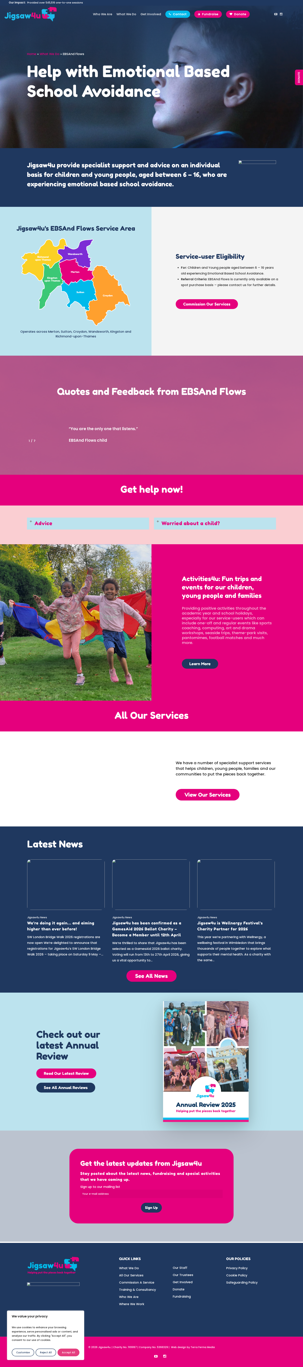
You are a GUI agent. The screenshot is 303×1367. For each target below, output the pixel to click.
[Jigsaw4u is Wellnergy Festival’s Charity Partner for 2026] (236, 911)
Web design (178, 1347)
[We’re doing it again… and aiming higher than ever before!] (66, 908)
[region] (45, 1335)
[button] (207, 304)
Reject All (46, 1352)
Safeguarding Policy (242, 1282)
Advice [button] (43, 523)
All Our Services (131, 1275)
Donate (178, 1289)
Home (31, 54)
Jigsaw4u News (37, 917)
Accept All (68, 1352)
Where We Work (131, 1304)
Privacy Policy (237, 1268)
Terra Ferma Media (203, 1347)
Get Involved (183, 1282)
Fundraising (182, 1296)
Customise (23, 1352)
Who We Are (129, 1297)
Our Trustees (183, 1275)
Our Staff (180, 1268)
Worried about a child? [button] (190, 523)
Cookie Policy (236, 1275)
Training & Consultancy (137, 1289)
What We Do (49, 54)
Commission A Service (136, 1282)
